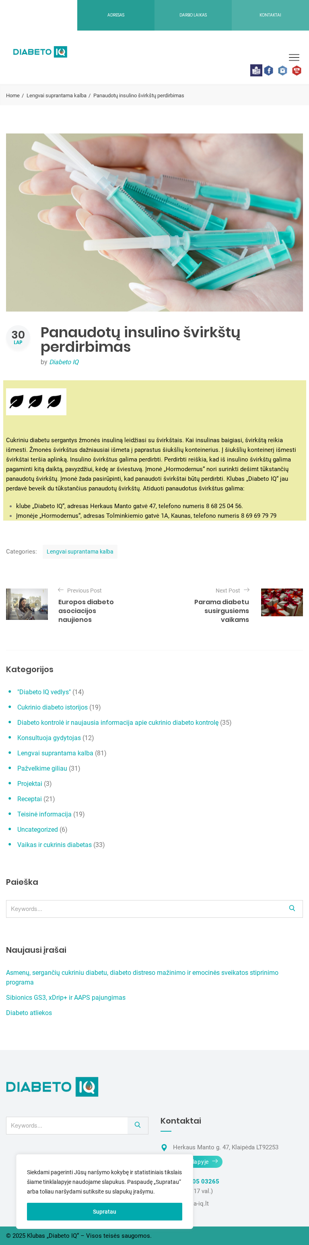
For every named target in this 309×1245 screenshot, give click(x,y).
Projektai (29, 784)
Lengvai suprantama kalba (57, 95)
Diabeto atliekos (29, 1013)
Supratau (104, 1211)
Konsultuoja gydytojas (49, 738)
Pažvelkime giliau (42, 768)
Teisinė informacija (44, 814)
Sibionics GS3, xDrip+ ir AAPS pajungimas (66, 997)
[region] (104, 1191)
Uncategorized (37, 829)
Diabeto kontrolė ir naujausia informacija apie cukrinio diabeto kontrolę (117, 722)
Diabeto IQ (63, 362)
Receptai (29, 799)
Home (13, 95)
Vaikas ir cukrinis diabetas (54, 845)
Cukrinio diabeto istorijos (52, 707)
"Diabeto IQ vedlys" (44, 692)
